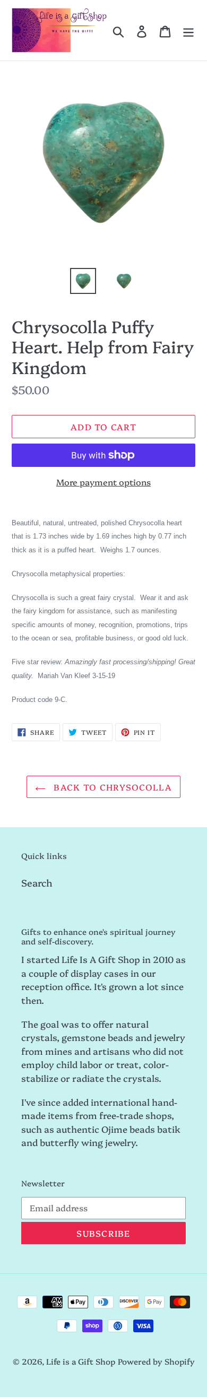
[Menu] (188, 30)
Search (37, 882)
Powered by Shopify (156, 1361)
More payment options (103, 482)
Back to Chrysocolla (111, 787)
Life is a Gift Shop (80, 1361)
